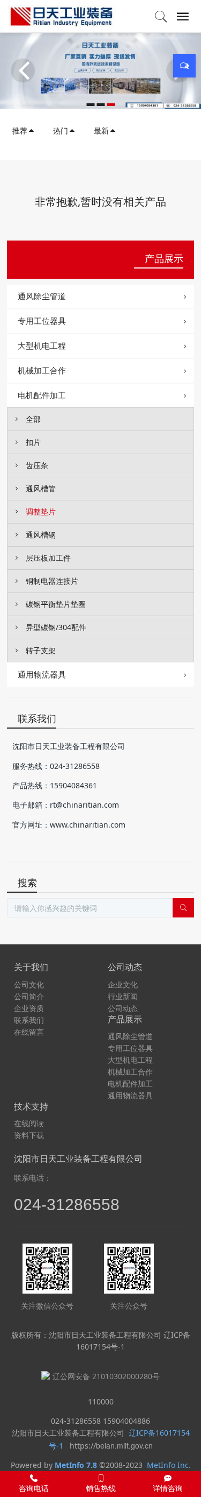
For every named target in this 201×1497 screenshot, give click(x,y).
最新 (101, 130)
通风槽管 (41, 488)
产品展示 (164, 258)
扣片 (33, 442)
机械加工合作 (42, 370)
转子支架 (41, 650)
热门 (60, 130)
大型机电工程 (42, 345)
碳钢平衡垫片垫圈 (56, 604)
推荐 (19, 130)
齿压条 (37, 465)
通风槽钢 (41, 534)
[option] (100, 70)
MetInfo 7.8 (76, 1465)
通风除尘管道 (42, 296)
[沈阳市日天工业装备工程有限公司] (61, 16)
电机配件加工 (42, 395)
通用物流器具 (42, 674)
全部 (33, 419)
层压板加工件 (48, 558)
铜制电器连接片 (52, 581)
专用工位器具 (42, 320)
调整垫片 (41, 511)
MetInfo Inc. (169, 1465)
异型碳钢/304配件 (56, 627)
